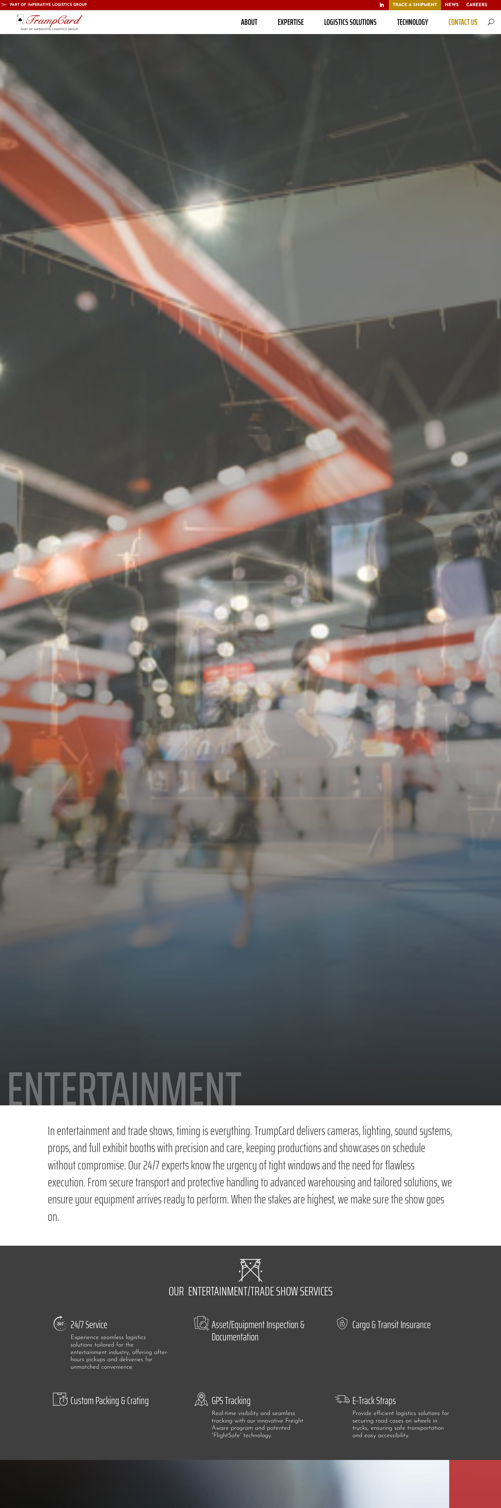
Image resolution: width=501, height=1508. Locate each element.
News (452, 5)
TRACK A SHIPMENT (415, 5)
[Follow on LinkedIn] (381, 5)
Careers (476, 5)
